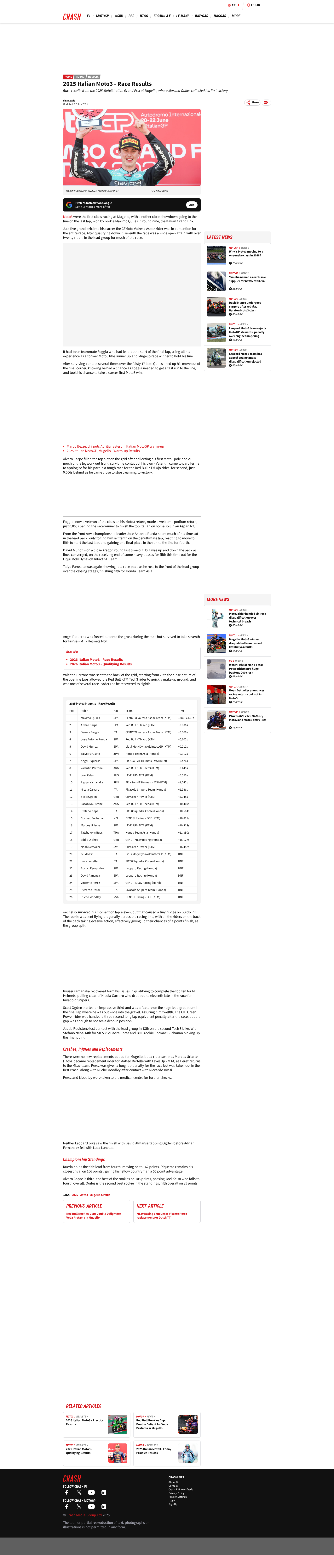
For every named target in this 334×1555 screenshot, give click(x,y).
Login (172, 1500)
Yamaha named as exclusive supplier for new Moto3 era (247, 279)
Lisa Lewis (69, 101)
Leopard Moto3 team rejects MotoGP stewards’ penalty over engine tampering (247, 332)
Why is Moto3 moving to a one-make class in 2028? (246, 254)
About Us (174, 1482)
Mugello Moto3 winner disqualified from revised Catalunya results (245, 643)
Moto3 (80, 77)
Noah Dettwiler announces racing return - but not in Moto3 (246, 694)
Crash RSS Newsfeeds (181, 1489)
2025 (75, 1195)
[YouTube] (92, 1494)
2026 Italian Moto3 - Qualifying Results (101, 664)
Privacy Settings (178, 1497)
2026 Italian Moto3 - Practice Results (84, 1422)
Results (93, 77)
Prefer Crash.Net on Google (93, 203)
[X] (80, 1494)
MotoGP (102, 16)
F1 (88, 16)
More (236, 16)
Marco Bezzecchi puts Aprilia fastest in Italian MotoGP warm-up (115, 446)
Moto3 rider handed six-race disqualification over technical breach (247, 617)
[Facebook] (67, 1494)
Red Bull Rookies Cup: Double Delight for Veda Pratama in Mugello (93, 1216)
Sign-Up (173, 1504)
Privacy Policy (176, 1493)
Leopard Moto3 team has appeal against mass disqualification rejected (245, 358)
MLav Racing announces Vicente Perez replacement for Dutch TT (162, 1216)
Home (68, 77)
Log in (255, 5)
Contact (173, 1486)
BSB (131, 16)
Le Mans (183, 16)
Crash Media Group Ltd (84, 1515)
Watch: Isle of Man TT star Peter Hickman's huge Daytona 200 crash (246, 669)
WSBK (119, 16)
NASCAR (220, 16)
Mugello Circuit (99, 1195)
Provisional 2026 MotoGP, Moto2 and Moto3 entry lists (247, 718)
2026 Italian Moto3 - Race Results (96, 659)
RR (230, 661)
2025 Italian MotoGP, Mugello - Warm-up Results (103, 451)
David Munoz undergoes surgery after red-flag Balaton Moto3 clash (245, 306)
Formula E (162, 16)
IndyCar (201, 16)
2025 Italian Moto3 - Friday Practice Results (153, 1451)
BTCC (144, 16)
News (150, 1416)
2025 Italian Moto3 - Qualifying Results (79, 1451)
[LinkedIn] (104, 1494)
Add (191, 205)
